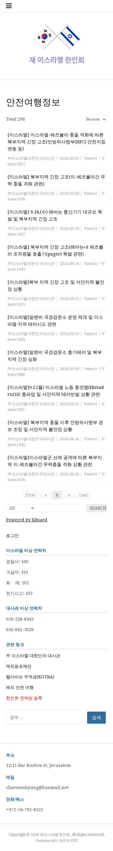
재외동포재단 (18, 666)
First (30, 495)
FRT (74, 841)
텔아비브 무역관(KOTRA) (30, 676)
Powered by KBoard (26, 519)
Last (83, 495)
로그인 (12, 535)
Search (98, 508)
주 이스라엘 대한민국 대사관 (33, 655)
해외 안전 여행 (20, 687)
